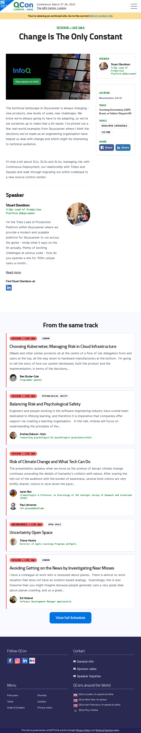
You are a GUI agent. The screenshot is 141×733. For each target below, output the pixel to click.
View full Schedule (70, 618)
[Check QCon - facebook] (10, 661)
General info (85, 661)
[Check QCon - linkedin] (25, 661)
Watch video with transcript (48, 77)
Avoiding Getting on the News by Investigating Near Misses (71, 582)
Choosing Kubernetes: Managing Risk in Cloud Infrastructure (71, 360)
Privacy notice (44, 707)
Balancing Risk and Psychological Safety (71, 418)
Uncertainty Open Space (71, 535)
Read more (13, 272)
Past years (12, 695)
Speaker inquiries (89, 676)
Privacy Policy (83, 730)
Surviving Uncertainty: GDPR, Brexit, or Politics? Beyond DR (115, 111)
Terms (10, 701)
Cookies (41, 701)
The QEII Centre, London (51, 8)
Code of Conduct (16, 707)
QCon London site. (101, 15)
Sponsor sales (86, 669)
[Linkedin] (9, 288)
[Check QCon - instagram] (17, 661)
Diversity (42, 695)
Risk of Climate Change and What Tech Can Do (71, 482)
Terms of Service (104, 730)
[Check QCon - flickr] (32, 661)
